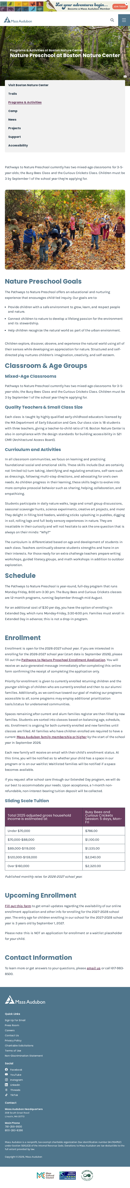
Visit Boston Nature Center (28, 85)
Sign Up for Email (15, 1020)
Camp (12, 111)
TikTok (14, 1095)
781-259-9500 (13, 1126)
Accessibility (18, 145)
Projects (14, 128)
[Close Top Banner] (126, 3)
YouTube (15, 1075)
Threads (15, 1090)
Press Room (12, 1025)
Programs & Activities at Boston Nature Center (46, 50)
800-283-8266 (14, 1130)
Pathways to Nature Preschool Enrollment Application (63, 660)
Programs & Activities (25, 102)
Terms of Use (13, 1050)
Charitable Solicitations (19, 1045)
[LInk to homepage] (18, 19)
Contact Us (12, 1035)
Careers (10, 1030)
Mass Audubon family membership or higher (52, 737)
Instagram (16, 1080)
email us (94, 968)
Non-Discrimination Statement (24, 1055)
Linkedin (15, 1085)
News (12, 119)
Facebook (16, 1069)
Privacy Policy (13, 1040)
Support (14, 137)
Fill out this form (18, 906)
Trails (12, 94)
